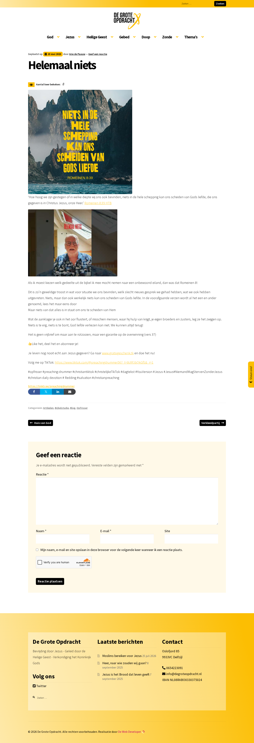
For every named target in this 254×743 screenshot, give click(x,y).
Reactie (42, 474)
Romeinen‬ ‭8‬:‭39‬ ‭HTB (98, 203)
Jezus (69, 37)
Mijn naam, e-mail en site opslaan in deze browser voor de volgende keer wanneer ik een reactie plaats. (111, 550)
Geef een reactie (97, 54)
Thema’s (190, 37)
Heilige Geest (96, 37)
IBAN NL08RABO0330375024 (182, 680)
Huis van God (42, 423)
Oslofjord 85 (170, 651)
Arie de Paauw (77, 54)
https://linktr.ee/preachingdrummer (51, 386)
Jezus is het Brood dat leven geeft (125, 674)
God (50, 37)
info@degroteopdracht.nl (184, 674)
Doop (146, 37)
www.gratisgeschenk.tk (118, 353)
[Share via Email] (70, 392)
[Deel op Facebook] (34, 392)
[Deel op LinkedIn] (58, 392)
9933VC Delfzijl (172, 657)
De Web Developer (130, 732)
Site (167, 531)
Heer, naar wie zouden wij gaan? (124, 663)
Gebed (124, 37)
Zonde (167, 37)
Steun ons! (251, 373)
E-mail (105, 531)
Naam (41, 531)
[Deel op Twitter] (46, 392)
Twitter (41, 686)
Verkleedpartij (210, 423)
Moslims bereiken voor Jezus (122, 656)
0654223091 (174, 668)
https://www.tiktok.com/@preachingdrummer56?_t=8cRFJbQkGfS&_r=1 (104, 362)
